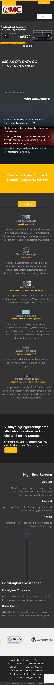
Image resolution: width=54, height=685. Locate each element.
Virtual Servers (16, 667)
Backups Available (26, 221)
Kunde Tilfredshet (26, 351)
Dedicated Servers (35, 663)
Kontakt (27, 674)
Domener (37, 674)
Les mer (10, 449)
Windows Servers (34, 667)
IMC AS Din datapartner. (21, 660)
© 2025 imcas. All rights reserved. (27, 677)
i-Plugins (44, 683)
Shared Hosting (16, 670)
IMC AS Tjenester (16, 663)
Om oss (38, 660)
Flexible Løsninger (26, 254)
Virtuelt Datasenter (34, 670)
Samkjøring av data (25, 316)
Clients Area (15, 674)
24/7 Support (27, 287)
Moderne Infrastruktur (27, 379)
